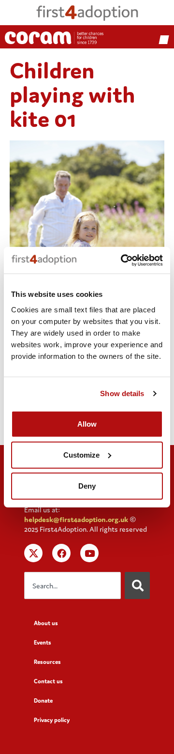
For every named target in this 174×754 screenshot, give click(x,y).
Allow (87, 423)
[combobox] (72, 585)
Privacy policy (52, 719)
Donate (43, 700)
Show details (122, 393)
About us (46, 623)
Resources (47, 661)
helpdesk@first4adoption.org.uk (76, 519)
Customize (81, 454)
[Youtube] (89, 553)
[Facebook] (61, 553)
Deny (87, 485)
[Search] (137, 585)
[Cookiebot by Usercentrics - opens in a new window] (123, 260)
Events (42, 642)
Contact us (48, 681)
